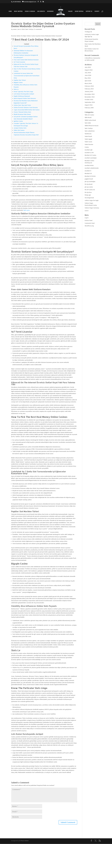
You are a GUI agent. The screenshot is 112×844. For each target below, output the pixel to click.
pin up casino (89, 187)
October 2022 (89, 99)
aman (14, 29)
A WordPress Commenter (92, 58)
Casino (87, 147)
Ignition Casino (18, 121)
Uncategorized (89, 197)
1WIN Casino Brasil (90, 120)
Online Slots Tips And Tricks (22, 105)
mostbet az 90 (89, 152)
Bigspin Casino (18, 82)
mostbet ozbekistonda (92, 168)
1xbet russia (88, 141)
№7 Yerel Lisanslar (19, 62)
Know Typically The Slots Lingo (23, 91)
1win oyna (26, 210)
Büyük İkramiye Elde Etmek (22, 114)
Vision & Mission (30, 11)
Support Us (89, 11)
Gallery (70, 11)
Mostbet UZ (88, 173)
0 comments (38, 29)
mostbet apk (88, 150)
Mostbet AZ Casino (90, 155)
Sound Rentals (79, 11)
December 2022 (89, 94)
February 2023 (89, 89)
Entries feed (88, 220)
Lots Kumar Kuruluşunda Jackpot (24, 94)
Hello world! (90, 60)
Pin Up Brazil (88, 184)
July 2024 (88, 72)
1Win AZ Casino (89, 115)
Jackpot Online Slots (20, 128)
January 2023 (89, 91)
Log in (86, 217)
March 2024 (88, 83)
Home (10, 11)
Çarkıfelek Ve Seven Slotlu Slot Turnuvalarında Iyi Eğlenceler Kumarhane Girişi (26, 76)
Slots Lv (16, 89)
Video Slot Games (19, 130)
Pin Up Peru (88, 192)
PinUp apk (88, 195)
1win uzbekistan (90, 131)
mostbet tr (88, 170)
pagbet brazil (89, 179)
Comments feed (89, 223)
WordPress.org (89, 226)
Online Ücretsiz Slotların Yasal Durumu (26, 107)
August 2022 (88, 105)
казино (87, 210)
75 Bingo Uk (88, 31)
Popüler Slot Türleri (20, 80)
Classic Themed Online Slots (22, 112)
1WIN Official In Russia (91, 125)
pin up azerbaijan (90, 181)
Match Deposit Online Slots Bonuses (25, 98)
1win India (88, 123)
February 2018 (89, 107)
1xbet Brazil (88, 136)
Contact (96, 11)
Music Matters (18, 11)
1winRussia (88, 133)
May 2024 (88, 78)
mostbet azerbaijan (91, 158)
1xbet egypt (88, 139)
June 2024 (88, 75)
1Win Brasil (88, 117)
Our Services (41, 11)
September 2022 (90, 102)
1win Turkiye (29, 29)
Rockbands (50, 11)
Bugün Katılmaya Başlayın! (22, 96)
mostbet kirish (89, 165)
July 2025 (88, 67)
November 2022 (89, 97)
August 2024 (88, 70)
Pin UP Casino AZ (90, 189)
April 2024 (88, 80)
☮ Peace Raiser (24, 840)
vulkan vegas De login (92, 200)
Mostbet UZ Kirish (90, 176)
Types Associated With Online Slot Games (26, 109)
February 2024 (89, 86)
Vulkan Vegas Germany (92, 208)
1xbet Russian (89, 144)
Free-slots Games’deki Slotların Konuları (26, 59)
